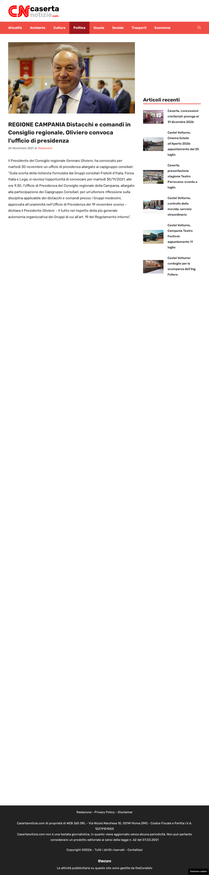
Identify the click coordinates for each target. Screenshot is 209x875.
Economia (162, 28)
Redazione (84, 812)
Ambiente (37, 28)
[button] (199, 28)
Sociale (117, 28)
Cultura (59, 28)
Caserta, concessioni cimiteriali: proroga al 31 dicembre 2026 (183, 116)
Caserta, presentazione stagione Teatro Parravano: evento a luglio (182, 176)
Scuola (98, 28)
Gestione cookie (198, 871)
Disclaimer (125, 812)
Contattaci (135, 850)
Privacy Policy (104, 812)
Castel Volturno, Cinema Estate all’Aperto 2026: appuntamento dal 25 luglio (183, 144)
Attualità (15, 28)
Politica (79, 28)
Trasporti (139, 28)
